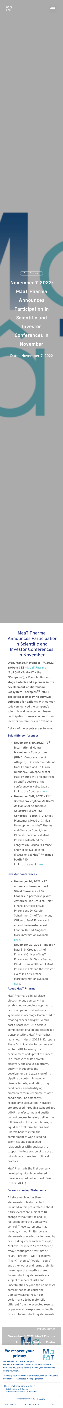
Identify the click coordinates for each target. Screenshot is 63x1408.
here (40, 865)
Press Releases (31, 273)
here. (45, 791)
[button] (53, 9)
